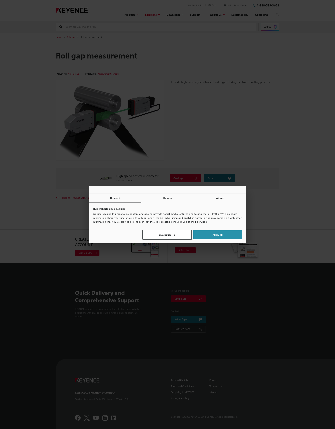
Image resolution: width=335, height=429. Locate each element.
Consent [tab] (115, 197)
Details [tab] (167, 197)
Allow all (218, 234)
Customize (165, 234)
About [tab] (220, 197)
